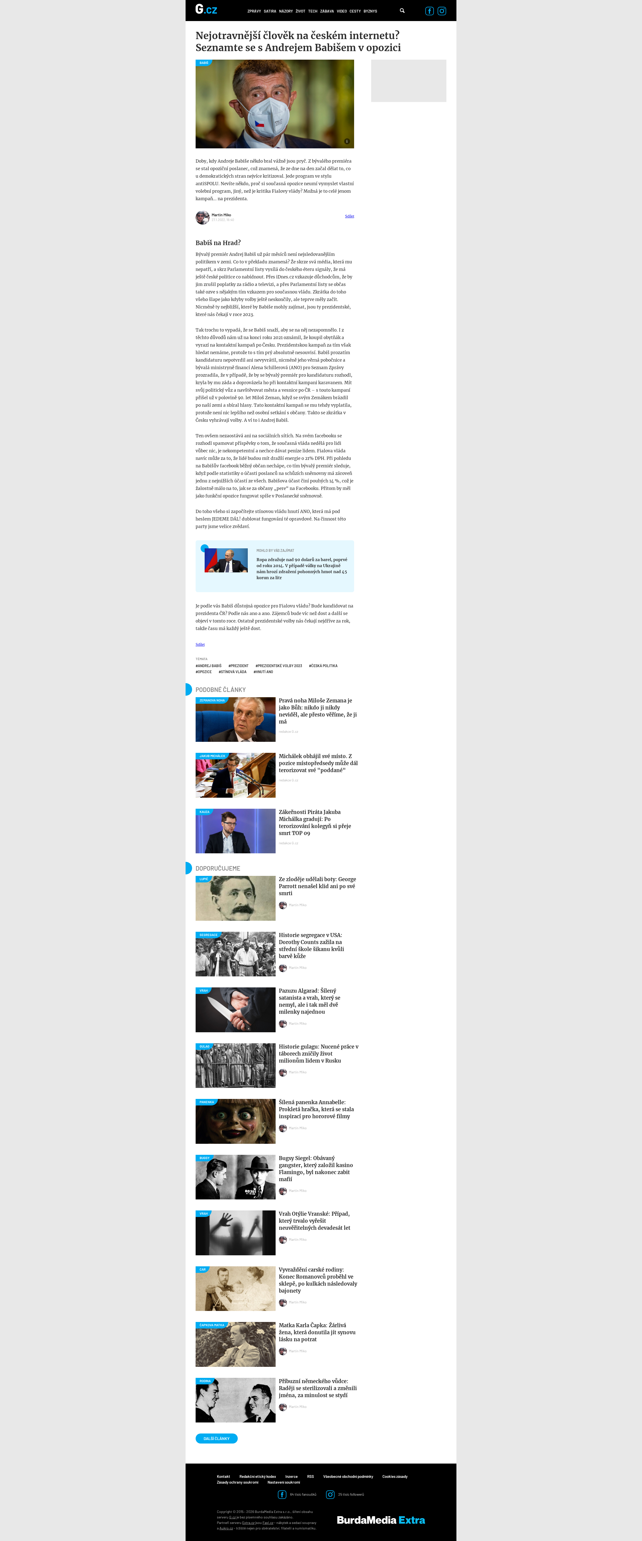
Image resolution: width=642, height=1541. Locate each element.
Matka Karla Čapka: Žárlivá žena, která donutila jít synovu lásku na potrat (317, 1332)
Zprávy (254, 11)
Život (300, 11)
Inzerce (291, 1476)
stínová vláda (234, 672)
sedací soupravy (304, 1522)
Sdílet (349, 216)
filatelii (286, 1528)
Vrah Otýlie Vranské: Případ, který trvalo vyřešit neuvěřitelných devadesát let (314, 1221)
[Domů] (206, 10)
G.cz (232, 1517)
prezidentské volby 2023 (280, 666)
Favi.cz (268, 1522)
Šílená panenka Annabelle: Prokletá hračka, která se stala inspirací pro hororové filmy (316, 1109)
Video (342, 11)
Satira (270, 11)
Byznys (370, 11)
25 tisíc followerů (351, 1494)
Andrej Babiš (209, 666)
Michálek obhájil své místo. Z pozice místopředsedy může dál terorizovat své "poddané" (318, 763)
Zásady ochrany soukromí (237, 1482)
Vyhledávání (402, 10)
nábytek (282, 1522)
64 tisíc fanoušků (302, 1494)
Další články (217, 1438)
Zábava (327, 11)
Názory (286, 11)
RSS (310, 1476)
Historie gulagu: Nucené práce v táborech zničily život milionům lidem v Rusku (318, 1054)
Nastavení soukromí (284, 1482)
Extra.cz (248, 1522)
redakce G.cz (288, 731)
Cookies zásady (395, 1476)
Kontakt (223, 1476)
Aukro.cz (226, 1528)
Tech (312, 11)
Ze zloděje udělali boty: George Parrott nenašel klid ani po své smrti (317, 886)
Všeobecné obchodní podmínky (348, 1476)
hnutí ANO (264, 672)
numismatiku (305, 1528)
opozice (205, 672)
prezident (240, 666)
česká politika (324, 666)
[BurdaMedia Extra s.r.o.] (381, 1520)
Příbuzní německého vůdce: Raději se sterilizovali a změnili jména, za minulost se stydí (318, 1388)
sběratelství (270, 1528)
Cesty (355, 11)
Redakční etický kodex (257, 1476)
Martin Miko (221, 214)
